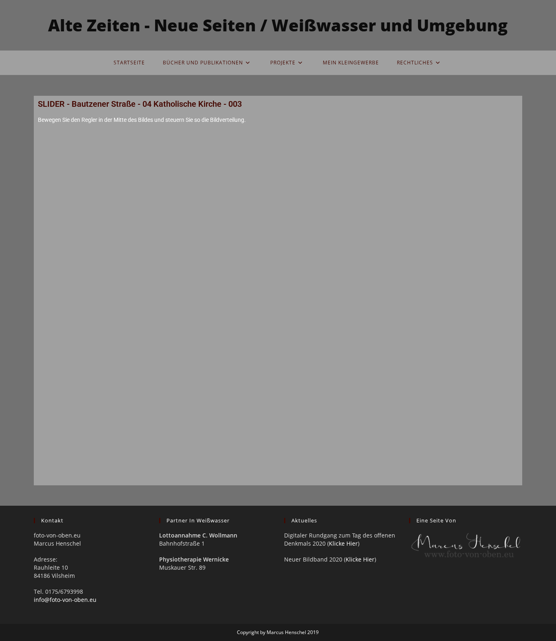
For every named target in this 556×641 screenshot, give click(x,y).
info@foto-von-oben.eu (65, 600)
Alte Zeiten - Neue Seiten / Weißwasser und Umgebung (278, 25)
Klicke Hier (343, 543)
